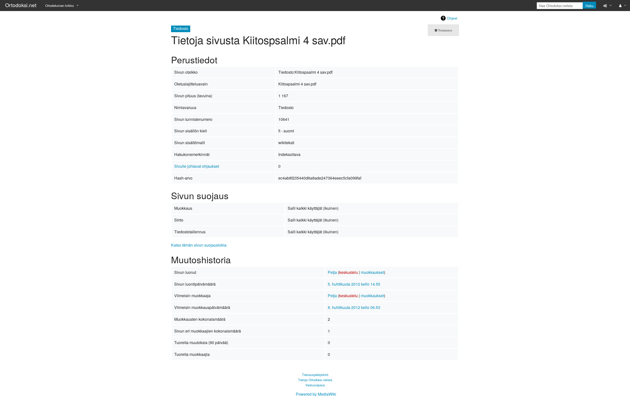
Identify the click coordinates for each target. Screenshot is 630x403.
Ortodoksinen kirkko (59, 5)
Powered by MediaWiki (316, 394)
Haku (589, 5)
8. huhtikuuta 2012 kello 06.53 (354, 307)
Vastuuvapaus (315, 385)
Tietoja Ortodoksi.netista (315, 379)
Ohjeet (452, 18)
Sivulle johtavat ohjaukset (196, 166)
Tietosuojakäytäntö (315, 374)
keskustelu (348, 272)
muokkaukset (372, 272)
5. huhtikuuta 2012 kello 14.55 (354, 284)
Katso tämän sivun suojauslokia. (199, 245)
